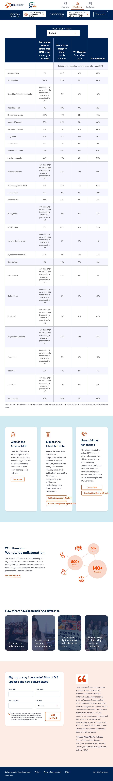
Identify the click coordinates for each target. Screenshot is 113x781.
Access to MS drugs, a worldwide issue (43, 643)
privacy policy (35, 718)
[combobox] (48, 705)
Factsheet (90, 7)
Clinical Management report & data (57, 503)
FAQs (67, 772)
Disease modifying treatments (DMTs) (36, 14)
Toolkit (37, 772)
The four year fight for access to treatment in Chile (69, 641)
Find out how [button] (92, 487)
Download (100, 14)
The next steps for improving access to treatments (95, 641)
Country (39, 701)
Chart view (77, 7)
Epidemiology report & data (57, 498)
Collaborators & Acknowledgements (17, 772)
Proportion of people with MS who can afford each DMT (77, 14)
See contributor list (13, 575)
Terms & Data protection (52, 772)
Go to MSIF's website (100, 772)
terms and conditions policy (19, 719)
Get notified (53, 716)
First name (12, 689)
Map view (65, 7)
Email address (13, 701)
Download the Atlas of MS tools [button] (93, 493)
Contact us (9, 776)
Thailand (52, 33)
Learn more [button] (17, 479)
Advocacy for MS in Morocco (16, 644)
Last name (39, 689)
